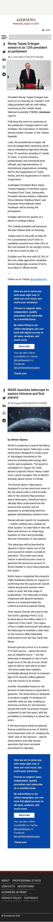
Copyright (31, 898)
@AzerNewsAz (38, 279)
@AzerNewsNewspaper (27, 367)
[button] (4, 44)
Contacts (8, 886)
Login (47, 30)
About (6, 880)
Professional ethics (26, 880)
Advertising (25, 886)
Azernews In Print (14, 892)
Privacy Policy (11, 898)
